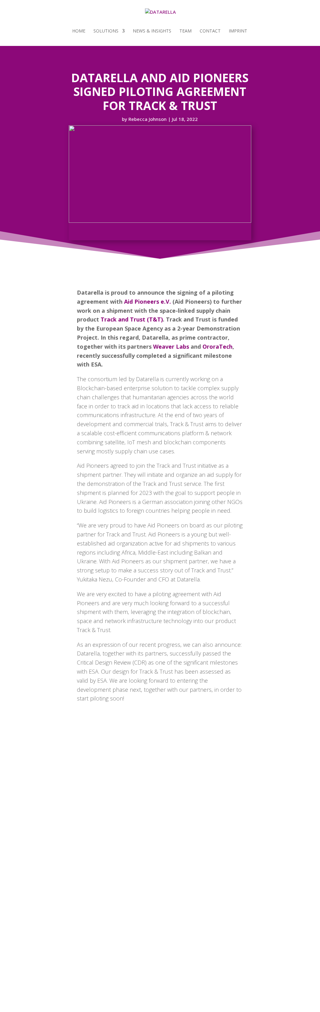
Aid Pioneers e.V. (147, 301)
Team (185, 31)
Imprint (238, 31)
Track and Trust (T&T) (132, 319)
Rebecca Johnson (147, 119)
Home (78, 31)
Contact (210, 31)
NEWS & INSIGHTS (152, 31)
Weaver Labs (171, 346)
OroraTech (217, 346)
